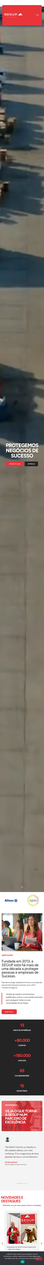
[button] (19, 887)
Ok (22, 1262)
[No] (39, 1259)
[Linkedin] (18, 3)
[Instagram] (16, 3)
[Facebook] (13, 3)
